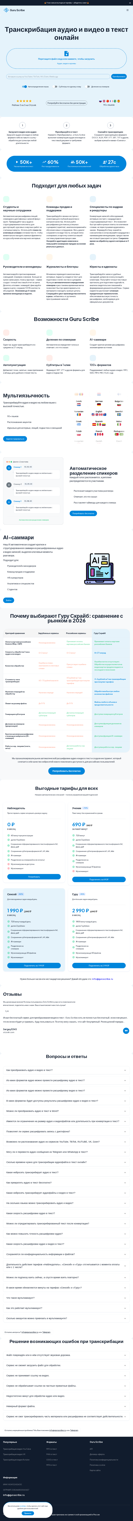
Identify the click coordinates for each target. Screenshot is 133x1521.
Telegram (46, 1332)
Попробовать (34, 876)
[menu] (127, 10)
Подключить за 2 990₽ (99, 965)
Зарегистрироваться (15, 439)
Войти (8, 600)
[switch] (25, 86)
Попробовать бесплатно (83, 513)
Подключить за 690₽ (98, 879)
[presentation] (66, 58)
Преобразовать (118, 76)
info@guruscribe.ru (102, 978)
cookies (22, 1506)
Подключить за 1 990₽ (34, 965)
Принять (27, 1513)
